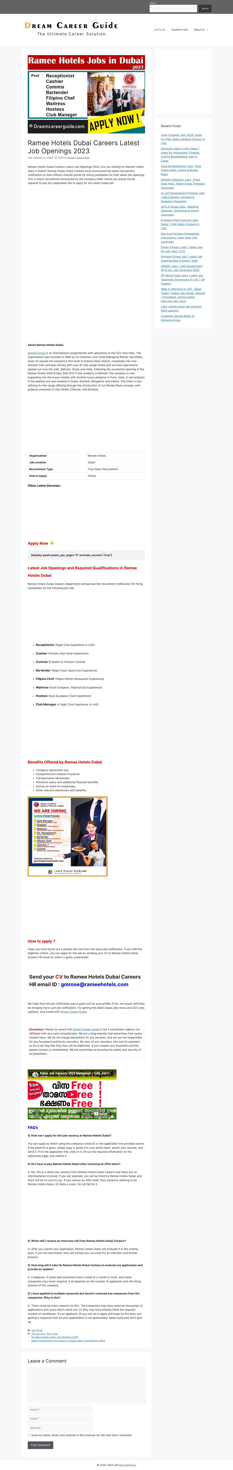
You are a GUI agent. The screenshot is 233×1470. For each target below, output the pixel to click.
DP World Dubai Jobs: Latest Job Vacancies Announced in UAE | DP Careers (183, 279)
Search (153, 3)
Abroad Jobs (38, 1333)
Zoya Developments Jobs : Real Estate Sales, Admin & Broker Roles (181, 170)
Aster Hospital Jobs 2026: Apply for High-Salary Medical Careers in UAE (183, 139)
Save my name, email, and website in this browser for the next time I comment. (81, 1435)
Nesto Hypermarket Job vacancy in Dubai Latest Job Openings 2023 (68, 1340)
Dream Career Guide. (73, 1011)
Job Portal (159, 29)
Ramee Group (36, 353)
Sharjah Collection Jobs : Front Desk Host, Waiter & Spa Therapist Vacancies (183, 183)
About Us (199, 29)
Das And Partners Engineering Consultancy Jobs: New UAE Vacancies (180, 237)
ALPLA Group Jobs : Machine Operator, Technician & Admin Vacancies (180, 210)
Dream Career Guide (86, 1029)
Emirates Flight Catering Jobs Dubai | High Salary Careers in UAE (180, 224)
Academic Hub (180, 29)
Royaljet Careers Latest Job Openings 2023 (54, 1337)
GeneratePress (127, 1465)
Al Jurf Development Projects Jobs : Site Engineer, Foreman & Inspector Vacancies (183, 197)
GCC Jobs (52, 1333)
